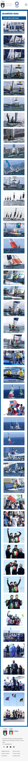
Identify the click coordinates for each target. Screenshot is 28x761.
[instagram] (14, 747)
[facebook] (4, 747)
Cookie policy (16, 755)
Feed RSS (4, 755)
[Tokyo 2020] (12, 5)
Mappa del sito (5, 751)
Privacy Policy (16, 753)
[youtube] (11, 747)
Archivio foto (16, 751)
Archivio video (5, 753)
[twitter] (7, 747)
